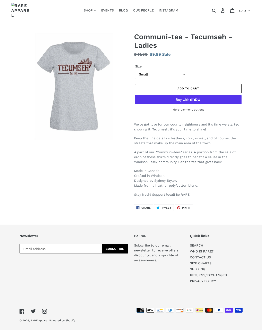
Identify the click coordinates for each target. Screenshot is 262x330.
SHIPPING (198, 269)
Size (138, 66)
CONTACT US (200, 257)
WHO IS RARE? (202, 251)
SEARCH (196, 245)
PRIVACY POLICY (203, 281)
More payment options (188, 109)
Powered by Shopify (62, 320)
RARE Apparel (39, 320)
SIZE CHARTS (200, 263)
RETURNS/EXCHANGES (208, 275)
